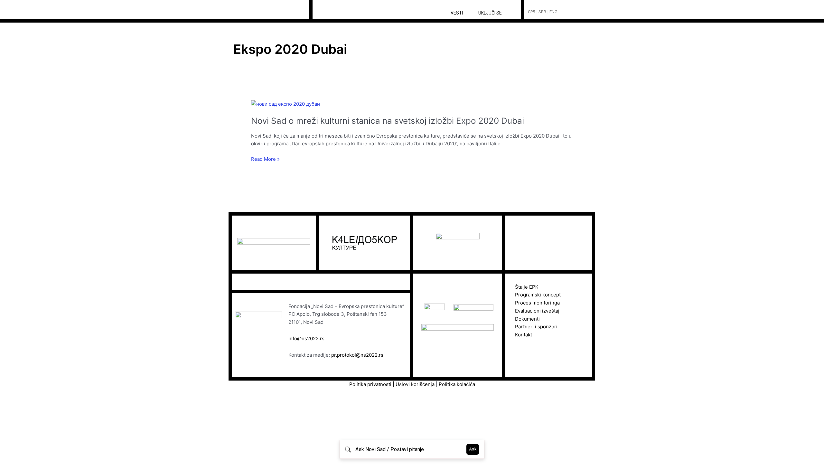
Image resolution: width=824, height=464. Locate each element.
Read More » (265, 159)
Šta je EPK (526, 287)
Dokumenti (527, 319)
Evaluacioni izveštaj (537, 311)
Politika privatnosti (370, 384)
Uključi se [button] (490, 12)
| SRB (541, 11)
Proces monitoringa (537, 303)
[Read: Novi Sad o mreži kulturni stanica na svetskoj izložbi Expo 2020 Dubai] (285, 104)
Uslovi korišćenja (416, 384)
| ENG (552, 11)
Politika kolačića (457, 384)
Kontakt (523, 335)
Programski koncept (538, 295)
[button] (574, 12)
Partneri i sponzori (536, 327)
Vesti (457, 12)
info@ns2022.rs (306, 338)
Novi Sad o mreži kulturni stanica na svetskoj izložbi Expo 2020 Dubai (387, 121)
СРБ (531, 11)
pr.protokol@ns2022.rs (357, 355)
